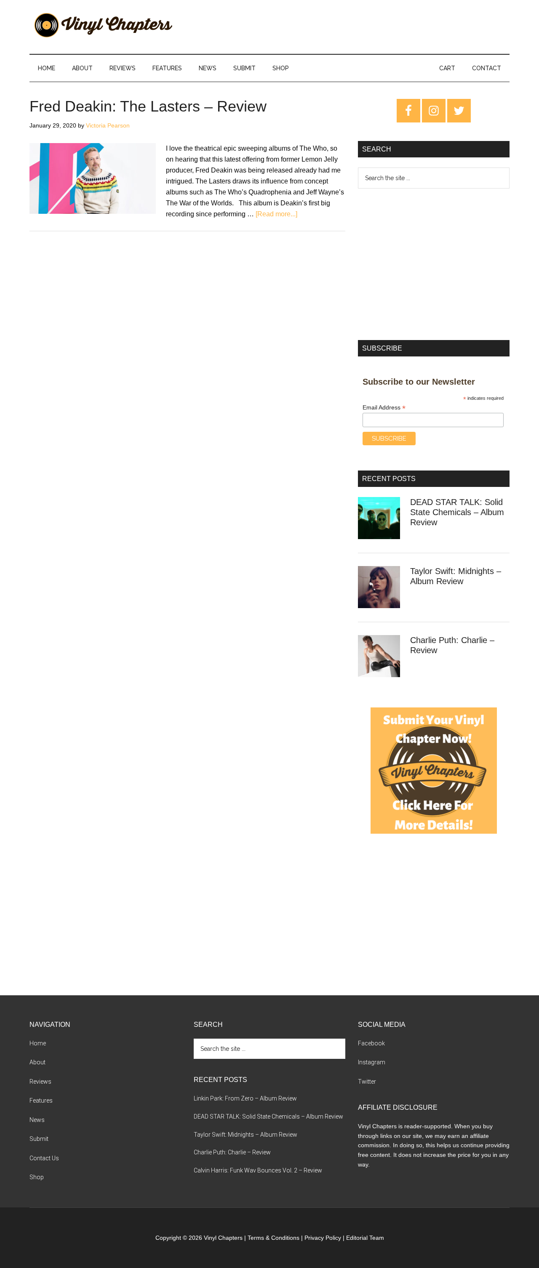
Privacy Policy (322, 1237)
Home (37, 1043)
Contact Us (44, 1158)
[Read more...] (276, 214)
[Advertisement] (434, 264)
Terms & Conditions (273, 1237)
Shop (36, 1177)
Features (41, 1100)
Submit (38, 1138)
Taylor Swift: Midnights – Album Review (245, 1134)
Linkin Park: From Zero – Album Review (245, 1098)
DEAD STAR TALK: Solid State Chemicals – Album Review (457, 512)
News (37, 1119)
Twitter (367, 1081)
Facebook (371, 1043)
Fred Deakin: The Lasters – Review (148, 106)
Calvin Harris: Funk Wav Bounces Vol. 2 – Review (258, 1170)
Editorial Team (365, 1237)
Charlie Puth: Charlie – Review (232, 1152)
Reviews (40, 1081)
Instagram (371, 1062)
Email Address (384, 408)
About (37, 1062)
